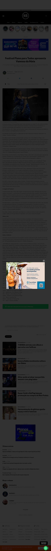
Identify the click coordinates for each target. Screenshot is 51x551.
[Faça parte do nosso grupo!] (46, 547)
